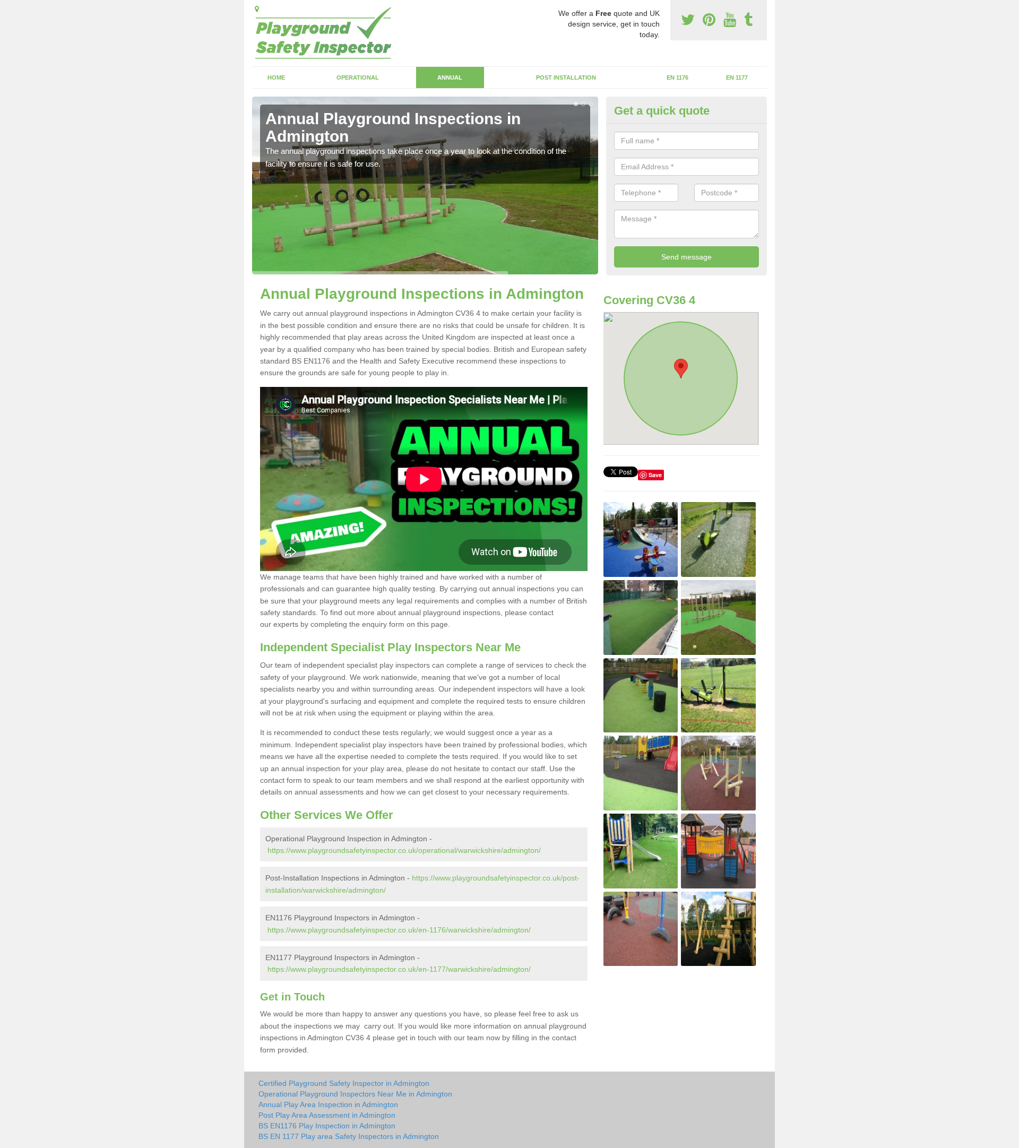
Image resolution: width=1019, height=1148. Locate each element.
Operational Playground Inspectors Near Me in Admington (355, 1094)
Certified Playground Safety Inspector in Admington (343, 1083)
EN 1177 (737, 77)
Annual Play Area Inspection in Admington (328, 1104)
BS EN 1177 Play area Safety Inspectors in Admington (348, 1136)
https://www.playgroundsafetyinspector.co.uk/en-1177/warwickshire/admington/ (399, 969)
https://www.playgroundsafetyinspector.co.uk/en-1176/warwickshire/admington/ (399, 930)
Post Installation (566, 77)
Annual (449, 77)
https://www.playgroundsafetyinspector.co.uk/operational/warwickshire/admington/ (404, 850)
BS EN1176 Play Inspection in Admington (326, 1125)
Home (276, 77)
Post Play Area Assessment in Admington (326, 1115)
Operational (357, 77)
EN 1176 (677, 77)
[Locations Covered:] (257, 9)
